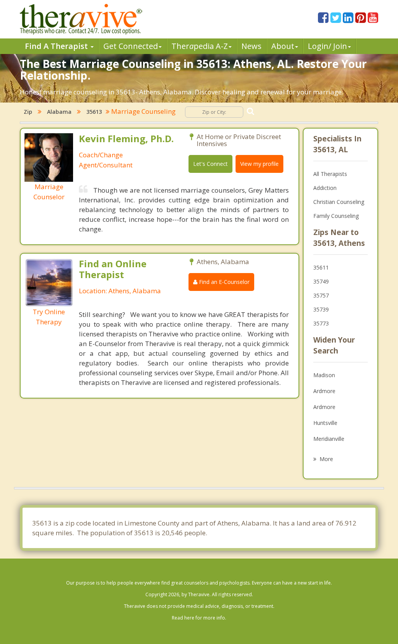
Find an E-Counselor (223, 281)
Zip (28, 111)
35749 (321, 281)
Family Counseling (336, 215)
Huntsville (325, 422)
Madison (324, 375)
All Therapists (330, 174)
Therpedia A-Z (199, 46)
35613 (94, 111)
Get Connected (130, 46)
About (282, 46)
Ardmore (324, 391)
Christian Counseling (338, 201)
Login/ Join (327, 46)
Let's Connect (210, 163)
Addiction (325, 187)
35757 (321, 295)
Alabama (59, 111)
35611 (321, 267)
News (251, 46)
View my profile (259, 163)
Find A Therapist (57, 46)
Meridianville (328, 438)
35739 (321, 309)
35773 (321, 323)
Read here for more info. (199, 617)
